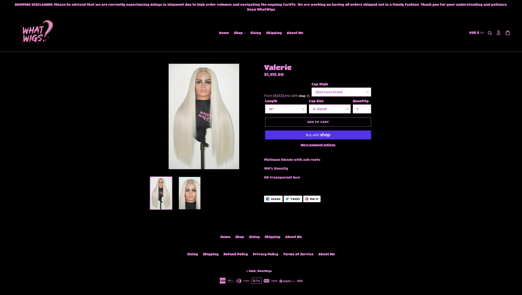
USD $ (474, 32)
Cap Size (316, 101)
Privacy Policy (265, 254)
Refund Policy (235, 254)
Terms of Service (298, 254)
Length (271, 101)
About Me (295, 33)
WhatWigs (264, 270)
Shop (238, 33)
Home (224, 33)
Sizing (255, 33)
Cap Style (320, 84)
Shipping (274, 33)
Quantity (361, 101)
